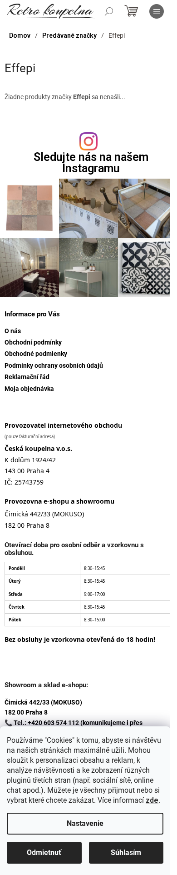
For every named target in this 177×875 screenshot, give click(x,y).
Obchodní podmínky (33, 342)
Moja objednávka (29, 388)
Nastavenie (85, 823)
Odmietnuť (44, 852)
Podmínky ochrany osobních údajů (54, 365)
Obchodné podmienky (36, 353)
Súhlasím (126, 852)
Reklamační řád (27, 376)
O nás (13, 331)
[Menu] (157, 11)
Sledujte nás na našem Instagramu (91, 162)
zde (152, 800)
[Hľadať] (109, 11)
